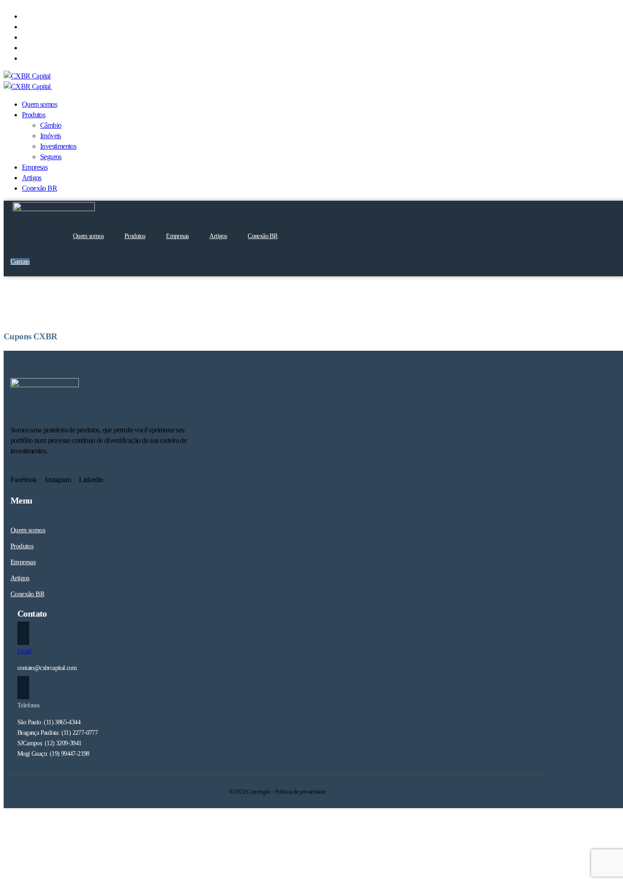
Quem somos (88, 236)
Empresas (177, 236)
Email (24, 651)
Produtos (135, 236)
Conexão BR (262, 236)
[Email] (23, 633)
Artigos (218, 236)
